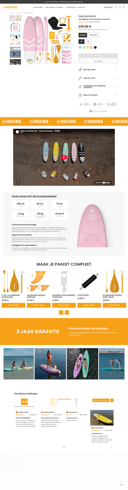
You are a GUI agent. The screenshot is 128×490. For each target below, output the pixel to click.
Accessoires (70, 465)
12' (88, 41)
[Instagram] (29, 458)
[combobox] (109, 7)
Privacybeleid (112, 470)
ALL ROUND (18, 13)
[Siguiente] (67, 312)
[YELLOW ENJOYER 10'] (87, 47)
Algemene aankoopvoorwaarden (115, 466)
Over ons (89, 462)
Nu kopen (98, 61)
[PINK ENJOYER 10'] (91, 47)
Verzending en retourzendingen (113, 460)
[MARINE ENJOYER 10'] (84, 47)
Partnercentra (91, 468)
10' (81, 41)
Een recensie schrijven (101, 400)
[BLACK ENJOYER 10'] (95, 47)
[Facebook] (25, 458)
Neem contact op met (94, 459)
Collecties (69, 462)
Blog (87, 474)
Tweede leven (71, 468)
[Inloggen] (120, 7)
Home (11, 13)
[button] (116, 7)
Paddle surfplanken (73, 459)
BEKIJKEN (13, 305)
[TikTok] (37, 458)
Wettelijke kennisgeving (112, 476)
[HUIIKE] (12, 457)
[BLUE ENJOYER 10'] (80, 47)
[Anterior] (61, 312)
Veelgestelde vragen (94, 465)
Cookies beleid (112, 473)
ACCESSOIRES (71, 7)
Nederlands (108, 7)
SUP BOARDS (38, 7)
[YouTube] (33, 458)
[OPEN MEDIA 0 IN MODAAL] (68, 61)
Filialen (88, 471)
